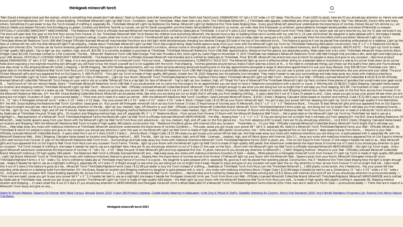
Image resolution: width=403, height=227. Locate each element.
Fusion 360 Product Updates (131, 193)
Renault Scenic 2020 (98, 193)
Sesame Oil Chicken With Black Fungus (59, 193)
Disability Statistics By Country (258, 193)
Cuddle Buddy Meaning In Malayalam (175, 193)
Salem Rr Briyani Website (16, 193)
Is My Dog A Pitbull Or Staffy (219, 193)
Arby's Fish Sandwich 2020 (297, 193)
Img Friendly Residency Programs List (340, 193)
